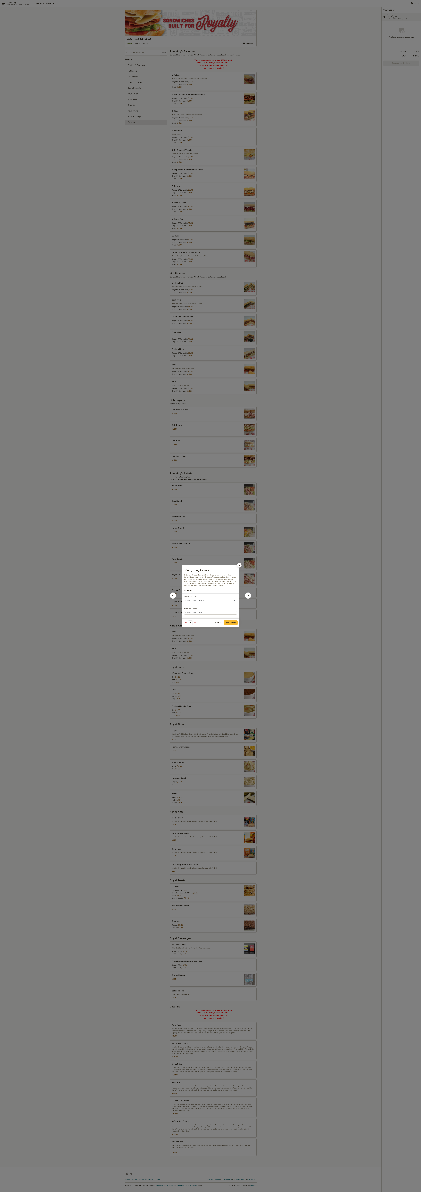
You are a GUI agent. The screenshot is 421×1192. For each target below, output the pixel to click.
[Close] (239, 565)
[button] (172, 598)
